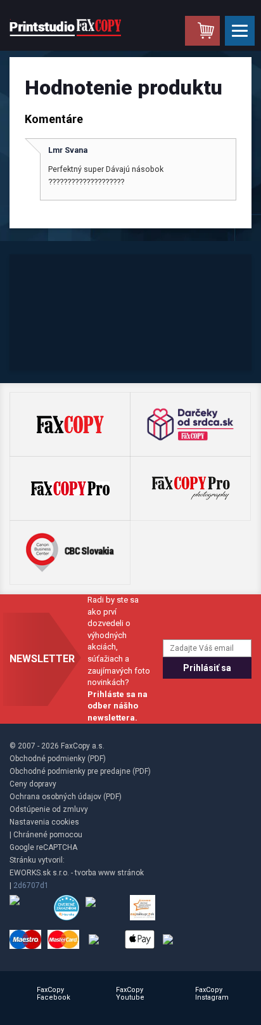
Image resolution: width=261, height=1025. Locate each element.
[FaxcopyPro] (70, 488)
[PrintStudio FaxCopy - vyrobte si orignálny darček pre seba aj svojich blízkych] (65, 27)
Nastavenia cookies (44, 822)
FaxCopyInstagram (212, 994)
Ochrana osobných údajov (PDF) (66, 796)
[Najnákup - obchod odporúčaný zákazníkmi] (143, 907)
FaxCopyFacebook (53, 994)
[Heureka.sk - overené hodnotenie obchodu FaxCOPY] (67, 907)
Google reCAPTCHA (43, 847)
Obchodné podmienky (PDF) (58, 758)
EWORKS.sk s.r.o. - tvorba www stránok (77, 872)
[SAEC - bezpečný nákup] (29, 907)
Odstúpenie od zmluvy (49, 809)
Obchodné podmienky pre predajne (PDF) (80, 771)
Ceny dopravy (33, 784)
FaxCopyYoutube (130, 994)
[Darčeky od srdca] (190, 424)
